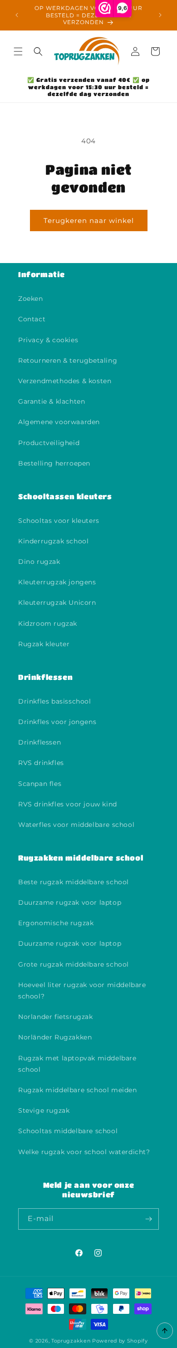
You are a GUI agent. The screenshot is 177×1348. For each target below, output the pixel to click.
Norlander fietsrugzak (55, 1017)
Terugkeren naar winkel (89, 220)
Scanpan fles (39, 784)
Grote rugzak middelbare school (73, 964)
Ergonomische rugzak (55, 923)
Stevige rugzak (43, 1110)
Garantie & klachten (51, 401)
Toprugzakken (70, 1341)
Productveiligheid (48, 443)
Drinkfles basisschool (54, 701)
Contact (31, 319)
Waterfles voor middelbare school (76, 825)
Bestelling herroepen (54, 463)
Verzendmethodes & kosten (64, 381)
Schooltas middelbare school (68, 1131)
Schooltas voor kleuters (58, 521)
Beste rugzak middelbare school (73, 882)
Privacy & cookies (48, 340)
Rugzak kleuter (43, 644)
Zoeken (30, 298)
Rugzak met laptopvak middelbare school (77, 1064)
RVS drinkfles (41, 763)
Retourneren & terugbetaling (67, 360)
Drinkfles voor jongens (57, 722)
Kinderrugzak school (53, 541)
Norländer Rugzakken (55, 1037)
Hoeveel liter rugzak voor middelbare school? (82, 990)
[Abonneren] (148, 1219)
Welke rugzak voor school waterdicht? (84, 1152)
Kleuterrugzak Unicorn (57, 602)
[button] (18, 51)
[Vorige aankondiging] (17, 15)
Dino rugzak (39, 561)
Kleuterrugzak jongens (57, 582)
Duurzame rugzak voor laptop (69, 902)
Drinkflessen (39, 742)
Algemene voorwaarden (59, 422)
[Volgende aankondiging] (160, 15)
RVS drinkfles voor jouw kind (67, 804)
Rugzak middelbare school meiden (77, 1090)
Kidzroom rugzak (47, 623)
